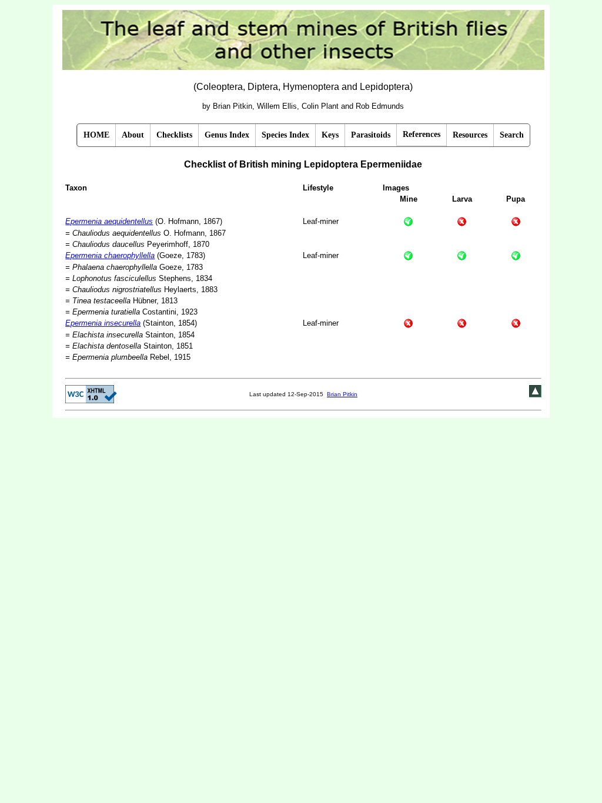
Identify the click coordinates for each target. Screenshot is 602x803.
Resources (470, 135)
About (133, 135)
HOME (96, 135)
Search (512, 135)
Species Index (285, 135)
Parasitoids (370, 135)
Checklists (174, 135)
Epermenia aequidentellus (109, 221)
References (421, 134)
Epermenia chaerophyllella (110, 255)
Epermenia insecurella (103, 323)
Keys (330, 135)
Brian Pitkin (342, 394)
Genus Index (227, 135)
